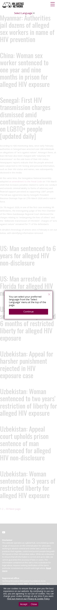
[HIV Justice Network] (13, 5)
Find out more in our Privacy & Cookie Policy (28, 598)
